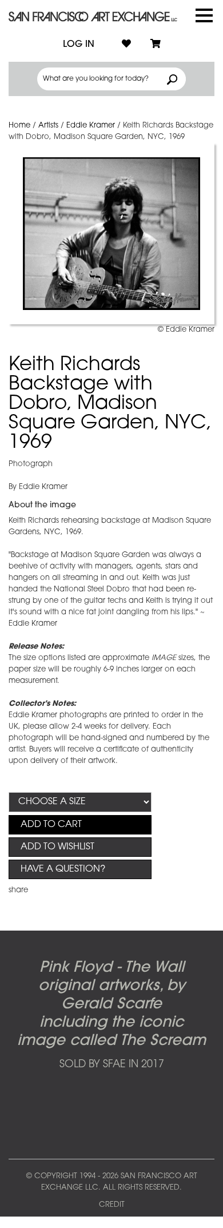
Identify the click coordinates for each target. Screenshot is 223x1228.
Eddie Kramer (90, 125)
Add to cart (51, 824)
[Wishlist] (126, 44)
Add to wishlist (57, 847)
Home (19, 125)
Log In (78, 44)
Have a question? (63, 869)
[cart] (155, 44)
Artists (48, 125)
